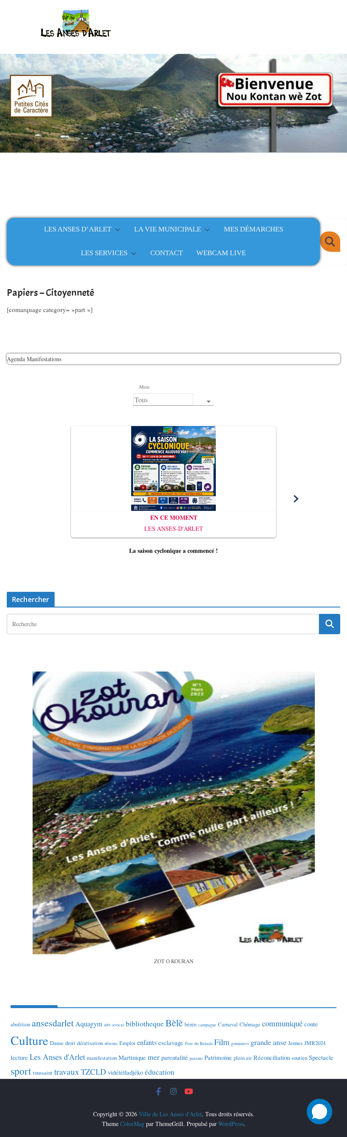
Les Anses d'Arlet (57, 1056)
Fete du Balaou (198, 1043)
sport (21, 1071)
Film (221, 1042)
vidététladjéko (125, 1072)
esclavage (170, 1042)
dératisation (90, 1043)
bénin (190, 1024)
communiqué (282, 1023)
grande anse (268, 1042)
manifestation (102, 1058)
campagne (207, 1025)
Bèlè (174, 1022)
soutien (299, 1058)
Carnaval (228, 1024)
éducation (159, 1072)
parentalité (174, 1057)
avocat (118, 1025)
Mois (144, 386)
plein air (243, 1058)
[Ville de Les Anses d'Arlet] (173, 98)
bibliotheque (145, 1023)
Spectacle (321, 1057)
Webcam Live (221, 253)
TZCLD (93, 1071)
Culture (29, 1040)
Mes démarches (253, 229)
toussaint (42, 1072)
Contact (166, 253)
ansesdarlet (53, 1023)
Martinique (132, 1057)
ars (107, 1024)
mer (154, 1057)
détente (111, 1043)
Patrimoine (218, 1057)
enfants (147, 1042)
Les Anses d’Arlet (77, 229)
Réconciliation (271, 1057)
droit (70, 1043)
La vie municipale (167, 229)
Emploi (127, 1043)
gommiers (240, 1043)
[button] (116, 229)
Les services (104, 253)
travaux (66, 1071)
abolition (20, 1024)
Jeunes (295, 1043)
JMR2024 (314, 1043)
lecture (19, 1057)
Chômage (250, 1024)
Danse (56, 1043)
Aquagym (88, 1023)
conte (311, 1024)
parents (196, 1058)
